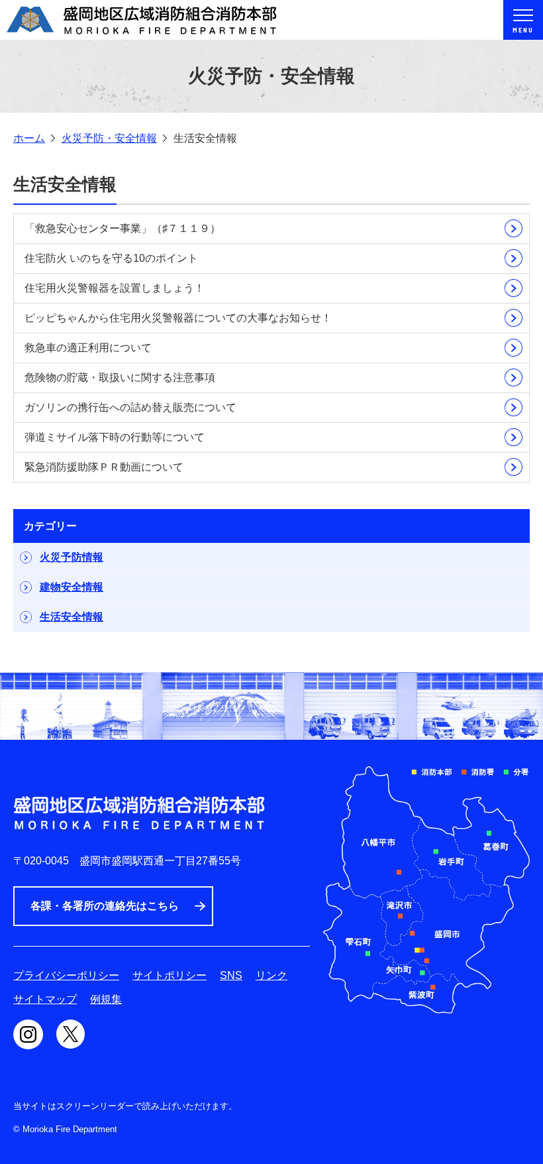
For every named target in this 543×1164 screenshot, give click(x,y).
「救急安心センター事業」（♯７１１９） (123, 228)
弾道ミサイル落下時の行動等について (115, 437)
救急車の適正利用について (88, 347)
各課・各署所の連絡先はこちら (104, 905)
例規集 (106, 999)
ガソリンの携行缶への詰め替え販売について (130, 407)
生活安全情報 (71, 616)
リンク (271, 975)
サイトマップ (45, 999)
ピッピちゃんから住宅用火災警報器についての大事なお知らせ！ (178, 317)
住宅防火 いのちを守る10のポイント (111, 258)
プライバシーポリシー (66, 975)
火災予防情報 (71, 557)
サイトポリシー (169, 975)
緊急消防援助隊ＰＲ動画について (104, 467)
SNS (231, 975)
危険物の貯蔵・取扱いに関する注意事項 (120, 377)
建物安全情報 (71, 587)
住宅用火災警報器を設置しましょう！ (115, 288)
